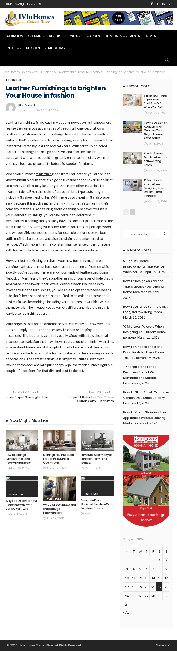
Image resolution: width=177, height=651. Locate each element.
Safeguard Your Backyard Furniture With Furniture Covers (97, 504)
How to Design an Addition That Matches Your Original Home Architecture (155, 130)
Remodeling (54, 48)
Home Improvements (122, 36)
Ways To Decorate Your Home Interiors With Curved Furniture (21, 505)
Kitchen (33, 48)
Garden (93, 36)
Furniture (73, 36)
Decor (54, 36)
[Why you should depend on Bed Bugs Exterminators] (59, 488)
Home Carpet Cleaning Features (28, 397)
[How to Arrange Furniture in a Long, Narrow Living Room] (22, 440)
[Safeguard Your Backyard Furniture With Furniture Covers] (97, 486)
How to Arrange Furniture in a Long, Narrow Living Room (18, 459)
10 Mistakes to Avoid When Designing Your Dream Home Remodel (154, 188)
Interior (14, 48)
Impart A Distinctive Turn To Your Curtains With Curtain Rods (92, 399)
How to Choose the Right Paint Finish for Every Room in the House (145, 352)
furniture (44, 174)
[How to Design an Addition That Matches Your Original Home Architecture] (132, 127)
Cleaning (36, 36)
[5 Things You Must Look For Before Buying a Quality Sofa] (59, 440)
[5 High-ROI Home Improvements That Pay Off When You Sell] (132, 100)
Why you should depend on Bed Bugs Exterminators (59, 509)
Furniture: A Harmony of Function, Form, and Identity (96, 459)
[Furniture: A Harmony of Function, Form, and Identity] (97, 440)
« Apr (127, 612)
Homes (150, 36)
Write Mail (163, 645)
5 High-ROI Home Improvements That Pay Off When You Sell (155, 101)
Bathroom (14, 36)
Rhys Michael (26, 105)
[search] (167, 60)
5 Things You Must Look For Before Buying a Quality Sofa (58, 459)
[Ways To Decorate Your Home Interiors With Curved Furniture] (22, 486)
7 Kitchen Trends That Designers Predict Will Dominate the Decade (140, 372)
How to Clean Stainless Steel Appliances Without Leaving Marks (145, 417)
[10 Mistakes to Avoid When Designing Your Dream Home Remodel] (132, 185)
